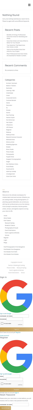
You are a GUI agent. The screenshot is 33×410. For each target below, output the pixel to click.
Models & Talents (10, 225)
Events (8, 112)
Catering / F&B (10, 90)
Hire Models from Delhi (10, 252)
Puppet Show (10, 157)
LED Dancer (9, 127)
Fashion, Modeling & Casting (16, 265)
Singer (8, 161)
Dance (8, 103)
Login (5, 240)
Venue (23, 273)
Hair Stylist (9, 122)
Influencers (9, 125)
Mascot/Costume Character (14, 137)
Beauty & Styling (9, 223)
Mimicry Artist (10, 142)
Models (8, 147)
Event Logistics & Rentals (12, 233)
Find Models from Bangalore (12, 249)
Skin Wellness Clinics (12, 164)
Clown (8, 95)
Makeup (8, 132)
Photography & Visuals (11, 228)
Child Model (9, 93)
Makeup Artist (10, 134)
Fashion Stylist (10, 117)
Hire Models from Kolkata (11, 254)
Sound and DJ (10, 169)
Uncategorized (10, 174)
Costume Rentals (11, 100)
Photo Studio (10, 152)
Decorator (9, 105)
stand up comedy (11, 171)
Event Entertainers (10, 230)
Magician (8, 130)
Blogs (5, 242)
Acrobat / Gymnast (11, 83)
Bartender (9, 88)
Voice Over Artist (11, 176)
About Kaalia (7, 218)
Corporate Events (11, 98)
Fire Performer (10, 120)
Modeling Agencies (11, 144)
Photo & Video (11, 268)
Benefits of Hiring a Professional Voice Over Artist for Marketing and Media (17, 36)
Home (5, 215)
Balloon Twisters (11, 85)
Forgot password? (4, 335)
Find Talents (7, 220)
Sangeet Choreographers (13, 159)
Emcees (8, 110)
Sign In (17, 393)
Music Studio (10, 149)
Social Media (9, 166)
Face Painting (10, 115)
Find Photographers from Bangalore (14, 247)
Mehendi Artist (10, 139)
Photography (10, 154)
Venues (7, 235)
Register (6, 238)
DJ (7, 108)
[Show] (23, 319)
